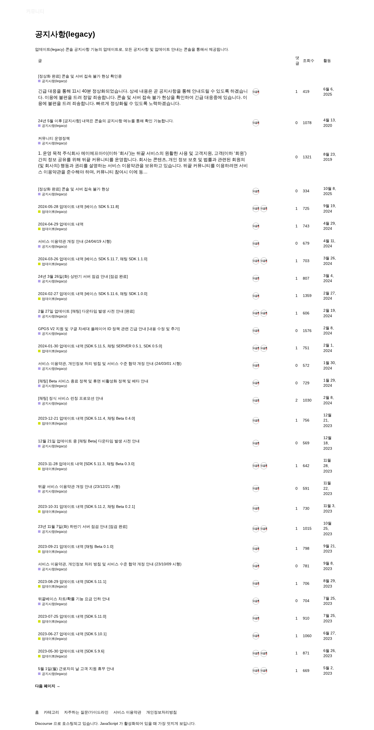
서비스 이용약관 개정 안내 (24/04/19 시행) (74, 241)
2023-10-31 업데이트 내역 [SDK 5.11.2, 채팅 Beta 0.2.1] (86, 506)
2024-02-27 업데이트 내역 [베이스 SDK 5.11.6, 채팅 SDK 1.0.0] (92, 293)
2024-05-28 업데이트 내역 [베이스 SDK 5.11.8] (78, 206)
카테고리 (51, 712)
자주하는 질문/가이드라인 (86, 712)
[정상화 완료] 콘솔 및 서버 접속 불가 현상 (73, 189)
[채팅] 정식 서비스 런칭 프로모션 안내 (70, 398)
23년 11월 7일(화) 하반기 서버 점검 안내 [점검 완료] (82, 526)
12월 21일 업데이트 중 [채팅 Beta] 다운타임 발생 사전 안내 (89, 441)
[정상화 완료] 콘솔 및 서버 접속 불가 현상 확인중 (80, 76)
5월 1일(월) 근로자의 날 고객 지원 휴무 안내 (76, 668)
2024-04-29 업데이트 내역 (61, 224)
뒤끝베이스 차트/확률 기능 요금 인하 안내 (74, 599)
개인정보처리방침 (161, 712)
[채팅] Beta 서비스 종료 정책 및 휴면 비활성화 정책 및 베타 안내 (93, 381)
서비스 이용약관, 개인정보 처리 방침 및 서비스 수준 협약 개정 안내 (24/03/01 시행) (110, 363)
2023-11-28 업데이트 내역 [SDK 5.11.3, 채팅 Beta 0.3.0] (86, 464)
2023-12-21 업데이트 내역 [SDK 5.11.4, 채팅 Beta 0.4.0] (86, 418)
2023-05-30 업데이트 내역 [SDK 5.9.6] (71, 651)
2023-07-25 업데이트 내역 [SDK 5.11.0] (72, 616)
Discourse (43, 723)
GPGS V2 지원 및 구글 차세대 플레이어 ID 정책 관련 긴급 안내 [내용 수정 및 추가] (109, 329)
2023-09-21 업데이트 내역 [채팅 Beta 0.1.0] (75, 546)
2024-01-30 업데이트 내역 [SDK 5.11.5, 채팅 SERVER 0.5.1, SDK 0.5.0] (100, 346)
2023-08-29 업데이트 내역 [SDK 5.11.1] (72, 581)
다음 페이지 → (47, 686)
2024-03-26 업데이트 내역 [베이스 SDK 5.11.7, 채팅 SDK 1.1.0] (92, 259)
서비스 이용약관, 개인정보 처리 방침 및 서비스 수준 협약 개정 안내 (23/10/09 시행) (110, 564)
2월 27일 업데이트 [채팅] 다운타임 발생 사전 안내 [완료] (86, 311)
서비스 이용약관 (127, 712)
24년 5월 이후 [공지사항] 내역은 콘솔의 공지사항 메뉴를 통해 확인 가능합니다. (106, 121)
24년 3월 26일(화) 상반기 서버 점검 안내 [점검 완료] (83, 276)
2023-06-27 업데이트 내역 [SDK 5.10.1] (72, 634)
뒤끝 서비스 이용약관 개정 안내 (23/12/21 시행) (79, 486)
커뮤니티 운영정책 (54, 138)
